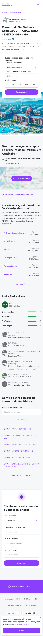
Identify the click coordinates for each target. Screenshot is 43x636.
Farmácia (7, 249)
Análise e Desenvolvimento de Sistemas (15, 233)
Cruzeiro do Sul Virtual (12, 12)
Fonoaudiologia (10, 266)
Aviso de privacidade (13, 599)
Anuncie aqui (31, 605)
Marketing (8, 274)
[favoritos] (32, 4)
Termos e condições (14, 605)
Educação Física (10, 258)
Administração (10, 241)
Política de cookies (31, 599)
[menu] (38, 4)
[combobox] (21, 76)
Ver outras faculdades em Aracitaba (17, 194)
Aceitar (22, 630)
